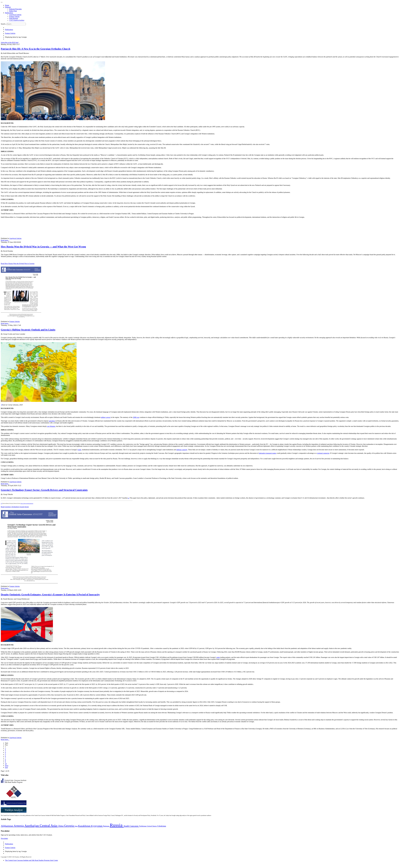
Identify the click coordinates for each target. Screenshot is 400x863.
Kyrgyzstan (97, 826)
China (61, 826)
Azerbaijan (32, 825)
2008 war (136, 417)
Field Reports (13, 18)
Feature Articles (14, 16)
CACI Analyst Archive (16, 20)
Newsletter (4, 838)
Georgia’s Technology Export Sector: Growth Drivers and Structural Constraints (44, 490)
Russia (117, 825)
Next (6, 765)
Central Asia (49, 825)
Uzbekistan (161, 826)
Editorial (8, 7)
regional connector (323, 453)
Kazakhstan (84, 825)
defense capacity (181, 450)
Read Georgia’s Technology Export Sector (15, 507)
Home (7, 5)
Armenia (19, 825)
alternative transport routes (267, 453)
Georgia (69, 825)
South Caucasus (131, 826)
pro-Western (51, 426)
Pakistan (106, 826)
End (6, 767)
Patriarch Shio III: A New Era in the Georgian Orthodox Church (35, 48)
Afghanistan (7, 826)
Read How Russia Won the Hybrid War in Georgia (17, 263)
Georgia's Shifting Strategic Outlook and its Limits (28, 329)
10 (6, 764)
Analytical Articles (15, 15)
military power (105, 417)
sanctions (52, 421)
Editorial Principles (15, 9)
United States (152, 826)
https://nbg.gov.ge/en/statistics (27, 503)
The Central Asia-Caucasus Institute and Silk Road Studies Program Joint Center (31, 860)
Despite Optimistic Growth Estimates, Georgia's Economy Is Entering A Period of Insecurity (50, 594)
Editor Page (13, 11)
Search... (4, 24)
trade (79, 450)
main (218, 657)
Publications (9, 13)
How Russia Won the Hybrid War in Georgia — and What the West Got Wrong (43, 246)
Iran (76, 826)
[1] (1, 503)
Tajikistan (143, 826)
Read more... (5, 240)
